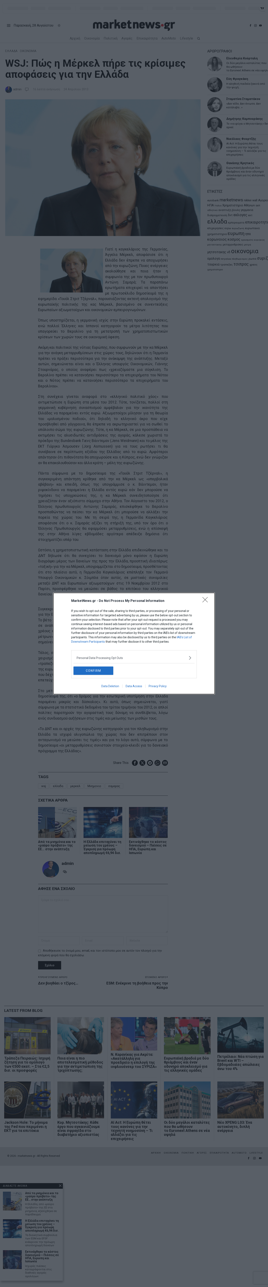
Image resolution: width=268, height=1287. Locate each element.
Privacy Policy (158, 686)
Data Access (134, 686)
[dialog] (134, 643)
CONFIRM (93, 670)
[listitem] (134, 658)
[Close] (206, 601)
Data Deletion (110, 686)
